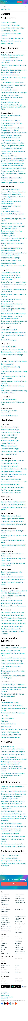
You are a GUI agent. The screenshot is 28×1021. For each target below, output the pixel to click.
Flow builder (7, 420)
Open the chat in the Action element (13, 502)
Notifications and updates (9, 588)
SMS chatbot (5, 397)
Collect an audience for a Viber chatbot (14, 352)
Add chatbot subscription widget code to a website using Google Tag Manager (14, 689)
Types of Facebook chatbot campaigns (14, 93)
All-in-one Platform (19, 949)
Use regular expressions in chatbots (13, 836)
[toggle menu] (26, 2)
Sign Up (19, 1)
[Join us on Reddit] (16, 1003)
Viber (2, 951)
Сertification (3, 981)
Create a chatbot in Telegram (10, 120)
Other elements (6, 610)
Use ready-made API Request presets (13, 791)
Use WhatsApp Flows (8, 236)
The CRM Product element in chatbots (14, 469)
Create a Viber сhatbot (8, 347)
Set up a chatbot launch (9, 454)
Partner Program (18, 978)
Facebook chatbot (7, 52)
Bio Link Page (4, 947)
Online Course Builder (5, 937)
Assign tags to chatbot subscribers (12, 663)
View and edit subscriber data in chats (14, 729)
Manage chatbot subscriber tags (12, 661)
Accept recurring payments (10, 463)
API (15, 967)
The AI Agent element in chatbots (12, 615)
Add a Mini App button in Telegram (12, 183)
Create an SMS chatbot (9, 399)
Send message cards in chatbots (12, 844)
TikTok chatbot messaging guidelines (13, 332)
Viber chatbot (5, 344)
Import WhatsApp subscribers (11, 260)
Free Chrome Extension (20, 898)
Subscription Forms (5, 900)
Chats (3, 700)
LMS (2, 939)
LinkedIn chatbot (6, 408)
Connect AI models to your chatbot (12, 754)
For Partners (5, 976)
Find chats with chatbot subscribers (13, 713)
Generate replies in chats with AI (12, 705)
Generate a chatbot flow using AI (12, 38)
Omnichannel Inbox (19, 947)
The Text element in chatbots (11, 479)
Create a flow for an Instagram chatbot (14, 282)
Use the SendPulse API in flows (11, 811)
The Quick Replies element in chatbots (14, 482)
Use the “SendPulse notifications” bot (13, 826)
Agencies (3, 978)
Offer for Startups (19, 981)
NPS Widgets (18, 943)
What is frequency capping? (10, 258)
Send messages (6, 727)
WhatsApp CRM (18, 921)
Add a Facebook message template (12, 55)
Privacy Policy (4, 992)
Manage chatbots (7, 44)
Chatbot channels (9, 48)
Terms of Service (4, 998)
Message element (7, 458)
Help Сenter (3, 967)
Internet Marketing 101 (5, 972)
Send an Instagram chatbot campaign (13, 313)
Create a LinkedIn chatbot (9, 416)
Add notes (4, 721)
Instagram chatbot (7, 270)
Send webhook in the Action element (13, 606)
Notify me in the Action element (11, 600)
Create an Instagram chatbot (10, 272)
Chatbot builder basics (8, 22)
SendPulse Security (5, 995)
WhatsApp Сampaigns (5, 928)
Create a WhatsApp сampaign (11, 211)
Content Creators (18, 909)
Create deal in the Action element (12, 577)
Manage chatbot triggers (9, 435)
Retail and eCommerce (5, 909)
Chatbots (4, 914)
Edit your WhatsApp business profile (13, 266)
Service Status (4, 970)
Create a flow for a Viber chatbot (12, 349)
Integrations (17, 965)
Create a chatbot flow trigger (10, 432)
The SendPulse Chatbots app (10, 737)
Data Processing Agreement (7, 997)
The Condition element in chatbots (12, 613)
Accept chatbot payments (9, 466)
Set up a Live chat (7, 364)
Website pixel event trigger (10, 430)
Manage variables (7, 513)
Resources (4, 963)
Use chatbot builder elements (11, 493)
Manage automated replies (10, 732)
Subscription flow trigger (9, 438)
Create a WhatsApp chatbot (10, 189)
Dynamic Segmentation (20, 951)
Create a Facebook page (9, 90)
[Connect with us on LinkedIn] (10, 1003)
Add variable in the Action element (12, 521)
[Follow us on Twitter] (5, 1003)
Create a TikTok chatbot (9, 330)
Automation (3, 902)
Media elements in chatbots (10, 485)
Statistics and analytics (12, 851)
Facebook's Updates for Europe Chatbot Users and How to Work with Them (13, 107)
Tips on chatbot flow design (10, 25)
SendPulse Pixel (18, 939)
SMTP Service (4, 896)
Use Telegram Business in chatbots (12, 143)
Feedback (3, 960)
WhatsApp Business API (6, 926)
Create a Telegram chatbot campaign (13, 168)
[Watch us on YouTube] (7, 1003)
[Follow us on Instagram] (13, 1003)
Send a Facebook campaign (10, 75)
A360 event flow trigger (9, 446)
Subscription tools (7, 682)
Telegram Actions (7, 551)
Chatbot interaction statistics (10, 855)
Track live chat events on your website (14, 361)
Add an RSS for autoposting (10, 102)
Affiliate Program (4, 983)
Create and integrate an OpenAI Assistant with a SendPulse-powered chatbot (13, 769)
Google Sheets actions (8, 528)
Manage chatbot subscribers (10, 650)
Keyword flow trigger (8, 443)
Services (3, 934)
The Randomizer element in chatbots (13, 623)
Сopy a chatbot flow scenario (11, 41)
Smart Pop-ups (18, 937)
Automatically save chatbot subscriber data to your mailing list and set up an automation (14, 819)
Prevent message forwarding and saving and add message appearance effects (13, 173)
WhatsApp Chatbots (5, 922)
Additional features (10, 782)
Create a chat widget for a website (12, 684)
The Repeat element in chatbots (11, 626)
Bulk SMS (3, 949)
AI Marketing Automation (20, 953)
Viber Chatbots (18, 928)
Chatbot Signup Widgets (20, 923)
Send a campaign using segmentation (13, 847)
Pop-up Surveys (18, 941)
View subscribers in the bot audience (13, 648)
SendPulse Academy (5, 965)
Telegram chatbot (7, 113)
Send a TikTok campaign (9, 340)
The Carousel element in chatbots (12, 487)
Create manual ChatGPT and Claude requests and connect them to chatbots (13, 776)
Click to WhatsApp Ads (6, 930)
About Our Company (7, 956)
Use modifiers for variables (10, 834)
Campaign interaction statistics (11, 861)
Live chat (4, 359)
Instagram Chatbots (5, 918)
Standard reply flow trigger (10, 440)
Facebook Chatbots (19, 930)
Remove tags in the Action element (12, 519)
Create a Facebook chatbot (10, 58)
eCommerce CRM (4, 943)
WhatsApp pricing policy (9, 263)
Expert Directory (18, 972)
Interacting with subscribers (9, 639)
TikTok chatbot (6, 327)
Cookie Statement (5, 993)
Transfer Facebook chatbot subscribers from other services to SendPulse (12, 97)
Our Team (3, 958)
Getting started (8, 18)
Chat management (7, 499)
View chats (4, 716)
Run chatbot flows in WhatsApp (11, 223)
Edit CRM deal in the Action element (13, 580)
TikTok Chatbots (4, 920)
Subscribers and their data (10, 645)
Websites (3, 945)
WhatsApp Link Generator (20, 916)
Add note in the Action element (11, 603)
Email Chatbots (4, 924)
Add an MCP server (7, 746)
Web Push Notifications (6, 953)
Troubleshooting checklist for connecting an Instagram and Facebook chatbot (10, 277)
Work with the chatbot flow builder (12, 28)
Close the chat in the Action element (13, 505)
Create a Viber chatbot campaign (12, 355)
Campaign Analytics (5, 904)
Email (2, 892)
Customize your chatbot (9, 31)
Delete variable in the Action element (13, 524)
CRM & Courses (6, 569)
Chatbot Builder (4, 916)
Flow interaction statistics (9, 858)
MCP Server (17, 970)
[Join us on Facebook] (2, 1003)
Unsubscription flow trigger (10, 449)
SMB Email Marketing (19, 900)
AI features (6, 742)
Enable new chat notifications (11, 735)
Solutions (4, 907)
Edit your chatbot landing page (11, 823)
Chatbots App (18, 925)
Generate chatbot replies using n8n (13, 752)
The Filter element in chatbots (11, 490)
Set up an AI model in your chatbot (12, 749)
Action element (6, 497)
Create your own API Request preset (13, 794)
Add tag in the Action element (11, 516)
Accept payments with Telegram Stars (14, 133)
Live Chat (17, 945)
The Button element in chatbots (11, 472)
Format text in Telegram (9, 156)
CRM (2, 941)
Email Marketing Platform (20, 902)
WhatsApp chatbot (7, 187)
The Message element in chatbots (12, 461)
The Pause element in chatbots (11, 621)
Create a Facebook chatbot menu (12, 82)
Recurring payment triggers (10, 427)
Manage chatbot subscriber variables (13, 658)
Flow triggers (5, 424)
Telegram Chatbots (19, 932)
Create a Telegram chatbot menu (12, 148)
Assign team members (8, 724)
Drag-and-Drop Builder (5, 898)
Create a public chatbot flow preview (13, 814)
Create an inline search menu (10, 140)
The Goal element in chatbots (11, 629)
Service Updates (18, 958)
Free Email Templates (19, 894)
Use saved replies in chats (9, 703)
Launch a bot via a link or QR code (12, 451)
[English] (23, 2)
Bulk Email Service (5, 894)
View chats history (7, 718)
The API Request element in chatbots (13, 618)
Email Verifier (17, 896)
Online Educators (4, 911)
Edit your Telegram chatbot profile (12, 146)
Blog (2, 974)
